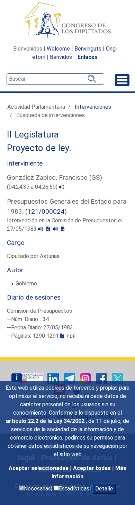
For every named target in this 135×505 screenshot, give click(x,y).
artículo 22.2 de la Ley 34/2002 (46, 421)
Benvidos (61, 57)
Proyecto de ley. (39, 148)
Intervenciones (93, 107)
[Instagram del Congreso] (86, 378)
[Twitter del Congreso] (117, 378)
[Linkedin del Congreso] (54, 378)
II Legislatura (33, 134)
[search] (55, 79)
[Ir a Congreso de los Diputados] (67, 20)
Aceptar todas (92, 468)
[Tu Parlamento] (28, 378)
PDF (70, 336)
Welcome (58, 48)
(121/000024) (46, 211)
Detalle (104, 488)
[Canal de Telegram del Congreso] (70, 378)
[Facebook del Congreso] (102, 378)
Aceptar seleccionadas (39, 468)
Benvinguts (87, 48)
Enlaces (88, 57)
